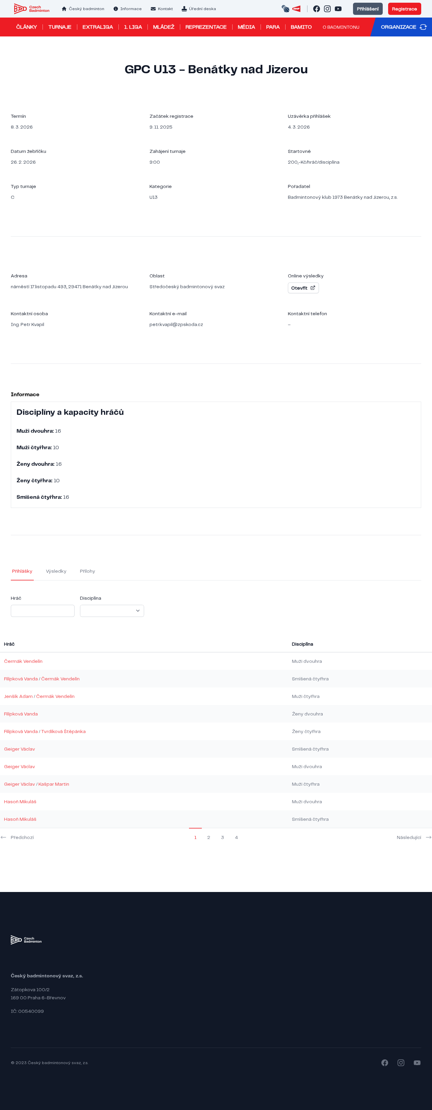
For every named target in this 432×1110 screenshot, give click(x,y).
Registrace (404, 9)
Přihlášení (368, 9)
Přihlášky (22, 571)
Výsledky (56, 571)
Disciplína (90, 598)
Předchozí (22, 837)
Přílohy (87, 571)
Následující (409, 837)
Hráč (16, 598)
